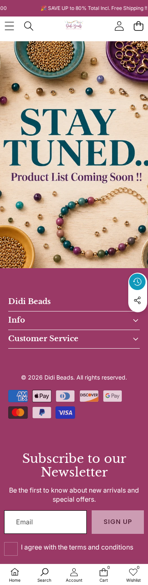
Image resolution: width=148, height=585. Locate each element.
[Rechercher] (28, 26)
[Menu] (9, 26)
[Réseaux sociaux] (137, 300)
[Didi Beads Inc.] (73, 26)
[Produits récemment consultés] (137, 282)
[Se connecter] (119, 26)
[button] (138, 26)
